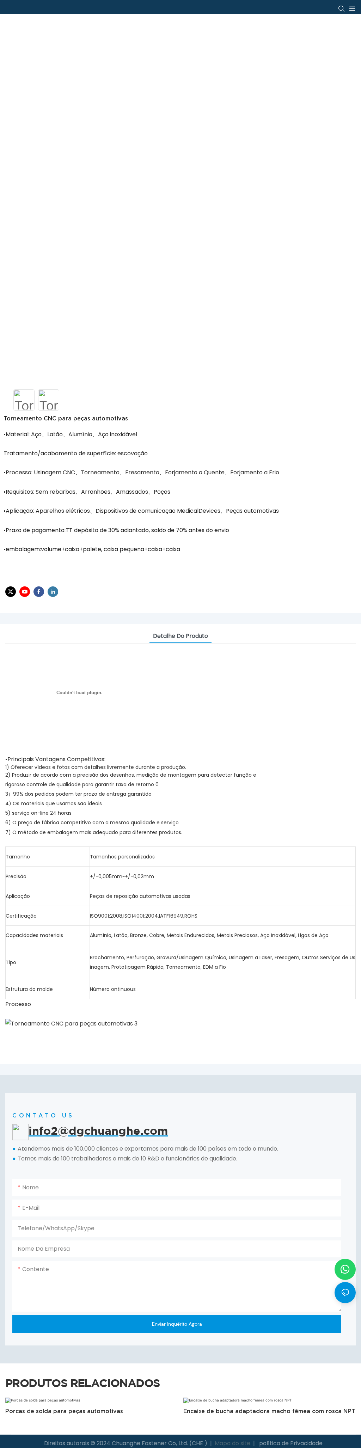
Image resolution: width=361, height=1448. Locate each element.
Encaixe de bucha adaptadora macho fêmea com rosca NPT (91, 1411)
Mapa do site (232, 1443)
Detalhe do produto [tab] (180, 636)
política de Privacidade (290, 1443)
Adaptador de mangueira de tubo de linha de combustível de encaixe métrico (267, 1415)
